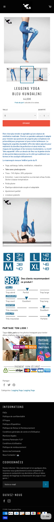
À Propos (6, 420)
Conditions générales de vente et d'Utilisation (21, 432)
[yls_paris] (27, 360)
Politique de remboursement (14, 447)
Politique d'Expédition (12, 424)
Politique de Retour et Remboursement (19, 428)
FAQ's (5, 412)
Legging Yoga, (17, 390)
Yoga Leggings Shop (14, 509)
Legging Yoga (29, 390)
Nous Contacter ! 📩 (11, 455)
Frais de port (19, 102)
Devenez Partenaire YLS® (13, 439)
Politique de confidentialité (14, 416)
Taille (5, 110)
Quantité (41, 110)
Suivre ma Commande (12, 451)
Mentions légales (9, 436)
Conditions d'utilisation (12, 443)
